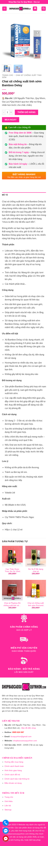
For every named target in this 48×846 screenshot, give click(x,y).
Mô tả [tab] (5, 195)
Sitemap (8, 810)
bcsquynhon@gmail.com (21, 736)
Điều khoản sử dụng (13, 783)
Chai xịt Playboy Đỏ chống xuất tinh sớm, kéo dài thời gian (12, 604)
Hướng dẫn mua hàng (14, 762)
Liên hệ (8, 805)
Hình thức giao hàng (13, 770)
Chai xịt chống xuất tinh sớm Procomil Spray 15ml (36, 604)
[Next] (41, 40)
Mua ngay (11, 120)
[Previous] (6, 40)
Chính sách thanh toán (14, 766)
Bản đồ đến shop (28, 728)
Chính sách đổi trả (12, 774)
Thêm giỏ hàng (26, 112)
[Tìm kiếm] (43, 9)
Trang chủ (7, 75)
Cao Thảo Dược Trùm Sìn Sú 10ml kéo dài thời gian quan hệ (12, 570)
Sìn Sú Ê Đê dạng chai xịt (35, 570)
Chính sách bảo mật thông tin (17, 779)
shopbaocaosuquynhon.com (25, 741)
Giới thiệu (9, 801)
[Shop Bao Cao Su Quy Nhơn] (20, 9)
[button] (4, 9)
